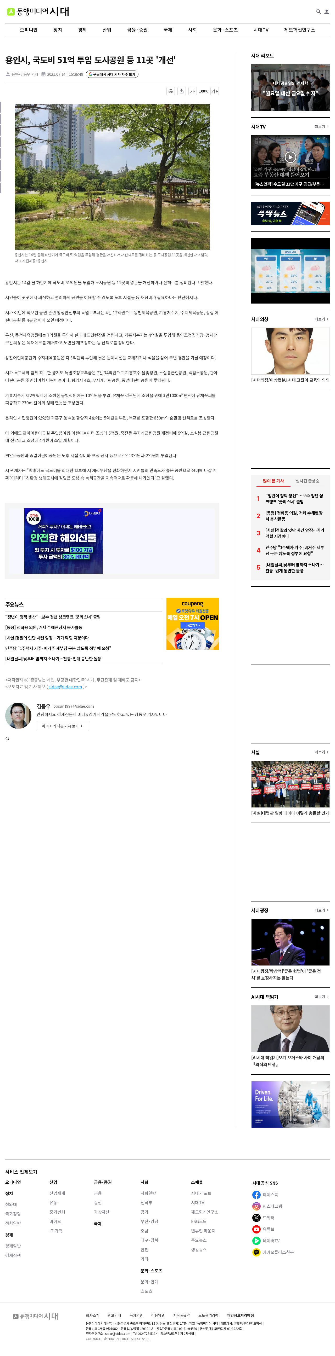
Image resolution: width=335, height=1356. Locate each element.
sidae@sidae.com (65, 686)
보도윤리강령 (208, 1315)
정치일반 (13, 1223)
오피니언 (29, 30)
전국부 (146, 1202)
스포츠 (146, 1291)
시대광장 (260, 910)
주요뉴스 (198, 1240)
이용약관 (158, 1315)
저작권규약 (181, 1315)
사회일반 (148, 1193)
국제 (168, 30)
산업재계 (57, 1193)
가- (193, 91)
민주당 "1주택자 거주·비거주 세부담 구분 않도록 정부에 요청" (58, 648)
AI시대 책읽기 (264, 996)
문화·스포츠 (225, 30)
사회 (192, 30)
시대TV (261, 30)
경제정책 (13, 1255)
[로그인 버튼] (326, 12)
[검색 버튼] (319, 12)
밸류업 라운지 (203, 1230)
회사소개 (92, 1315)
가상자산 (101, 1212)
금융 (98, 1193)
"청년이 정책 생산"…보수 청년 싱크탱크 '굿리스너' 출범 (53, 617)
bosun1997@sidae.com (73, 706)
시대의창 (260, 319)
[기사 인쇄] (170, 91)
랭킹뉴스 (198, 1249)
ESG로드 (198, 1221)
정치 (57, 30)
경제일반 (13, 1246)
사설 (255, 752)
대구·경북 (149, 1240)
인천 (144, 1249)
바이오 (55, 1221)
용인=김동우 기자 (25, 74)
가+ (214, 91)
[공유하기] (181, 91)
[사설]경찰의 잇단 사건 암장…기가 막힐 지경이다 (47, 638)
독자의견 (136, 1315)
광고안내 (114, 1315)
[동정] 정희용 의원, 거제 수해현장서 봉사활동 (43, 627)
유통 (53, 1202)
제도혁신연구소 (299, 30)
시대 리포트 (262, 55)
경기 (144, 1212)
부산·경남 (149, 1221)
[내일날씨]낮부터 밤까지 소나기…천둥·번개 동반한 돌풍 (53, 658)
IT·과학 (55, 1230)
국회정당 (13, 1213)
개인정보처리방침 (240, 1315)
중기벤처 (57, 1212)
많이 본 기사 (273, 481)
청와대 (11, 1204)
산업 (107, 30)
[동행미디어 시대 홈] (38, 11)
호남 (144, 1230)
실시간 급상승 (308, 481)
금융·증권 (137, 30)
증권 (98, 1202)
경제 (82, 30)
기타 (144, 1259)
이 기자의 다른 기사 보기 (60, 726)
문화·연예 (149, 1281)
